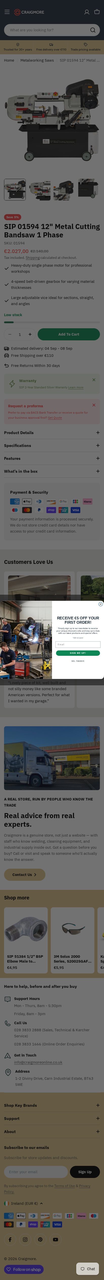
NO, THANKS (78, 661)
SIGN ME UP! (78, 653)
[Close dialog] (101, 604)
